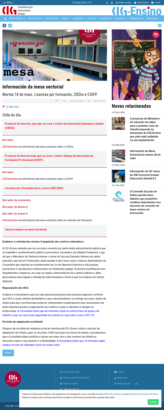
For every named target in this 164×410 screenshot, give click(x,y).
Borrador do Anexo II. (15, 206)
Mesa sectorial (99, 101)
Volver (8, 352)
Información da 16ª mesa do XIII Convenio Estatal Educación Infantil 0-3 (145, 175)
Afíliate (9, 2)
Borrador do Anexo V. (15, 213)
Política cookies (70, 383)
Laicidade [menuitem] (91, 18)
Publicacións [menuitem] (135, 18)
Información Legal (71, 372)
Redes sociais (124, 2)
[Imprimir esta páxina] (160, 25)
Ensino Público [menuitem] (16, 18)
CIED (64, 101)
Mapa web (122, 377)
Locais (157, 2)
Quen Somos (143, 2)
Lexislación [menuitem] (104, 18)
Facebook (4, 25)
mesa (89, 101)
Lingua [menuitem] (65, 18)
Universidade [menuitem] (34, 18)
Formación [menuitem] (119, 18)
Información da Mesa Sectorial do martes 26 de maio (145, 155)
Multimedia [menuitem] (152, 18)
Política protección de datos (76, 377)
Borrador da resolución (16, 200)
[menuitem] (5, 18)
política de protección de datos (143, 394)
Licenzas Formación (76, 101)
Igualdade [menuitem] (77, 18)
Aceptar (153, 402)
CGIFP (56, 101)
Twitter (10, 25)
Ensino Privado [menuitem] (52, 18)
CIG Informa (9, 146)
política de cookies (111, 394)
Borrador (7, 139)
